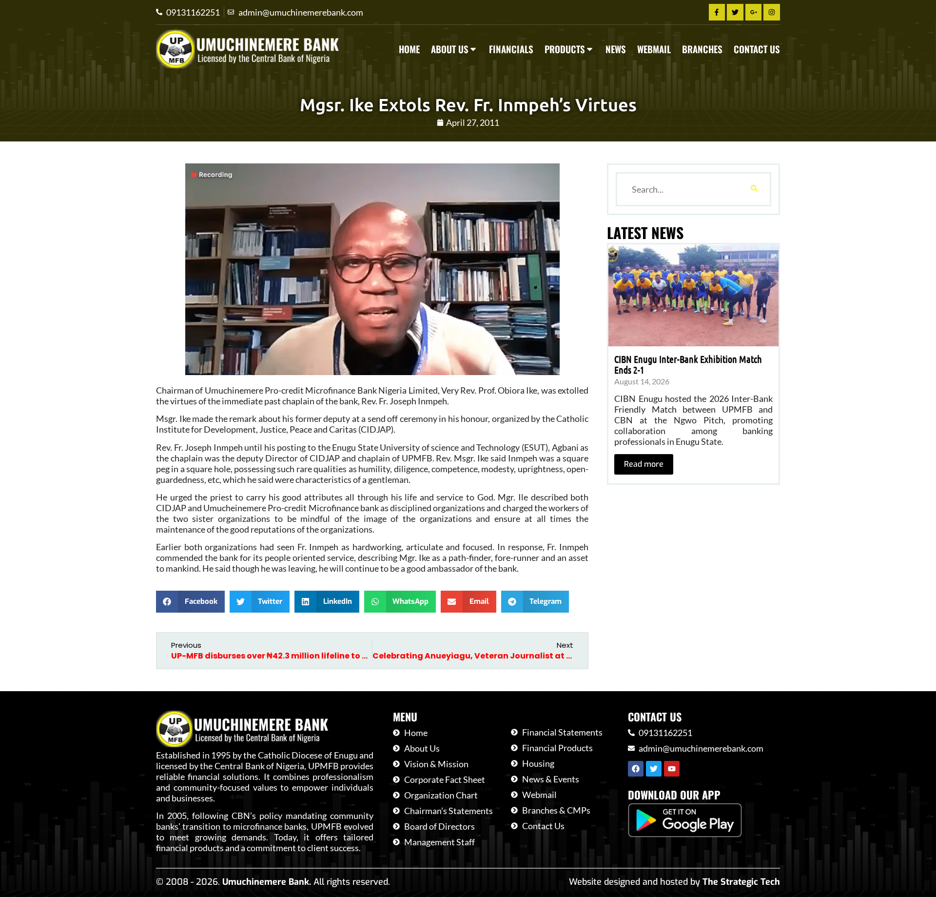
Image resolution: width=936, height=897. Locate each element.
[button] (190, 602)
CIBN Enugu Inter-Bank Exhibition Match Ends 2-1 (688, 364)
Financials (511, 49)
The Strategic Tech (741, 882)
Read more (643, 464)
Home (409, 49)
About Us (449, 49)
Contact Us (757, 49)
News (615, 49)
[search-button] (754, 189)
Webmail (654, 49)
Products (565, 49)
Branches (702, 49)
